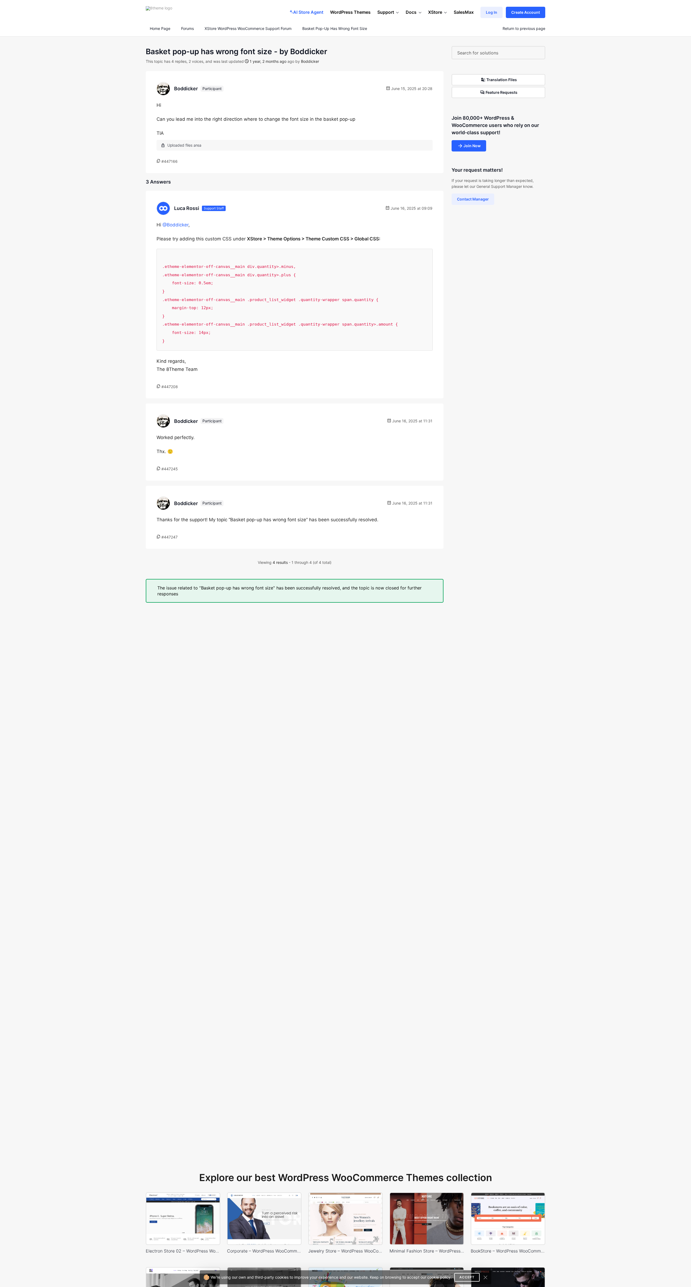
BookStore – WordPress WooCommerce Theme (508, 1251)
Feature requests (501, 92)
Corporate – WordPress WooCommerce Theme (264, 1251)
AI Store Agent (308, 12)
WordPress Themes (350, 12)
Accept (467, 1277)
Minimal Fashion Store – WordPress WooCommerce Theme (426, 1251)
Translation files (501, 79)
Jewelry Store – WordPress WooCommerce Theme (345, 1251)
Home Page (159, 28)
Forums (187, 28)
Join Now (472, 145)
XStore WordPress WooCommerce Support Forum (248, 28)
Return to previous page (524, 28)
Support (385, 12)
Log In (491, 12)
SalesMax (464, 12)
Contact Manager (473, 199)
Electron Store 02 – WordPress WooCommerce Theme (183, 1251)
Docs (411, 12)
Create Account (525, 12)
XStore (435, 12)
